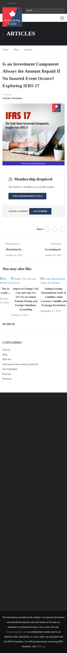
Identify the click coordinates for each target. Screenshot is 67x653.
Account (12, 3)
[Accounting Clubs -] (12, 17)
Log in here (40, 211)
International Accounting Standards (20, 364)
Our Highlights (10, 369)
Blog (16, 49)
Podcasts (6, 374)
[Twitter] (54, 229)
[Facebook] (47, 229)
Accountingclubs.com (16, 632)
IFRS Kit (6, 359)
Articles (28, 49)
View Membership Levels (27, 196)
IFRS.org (41, 646)
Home (5, 49)
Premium (17, 98)
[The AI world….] (5, 280)
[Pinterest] (62, 229)
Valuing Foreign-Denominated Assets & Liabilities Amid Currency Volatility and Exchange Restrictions (54, 297)
